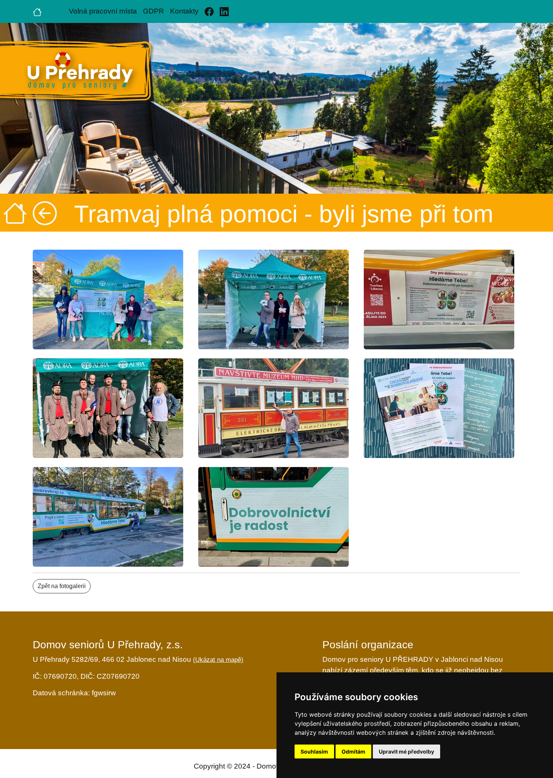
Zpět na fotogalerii (62, 586)
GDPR (153, 11)
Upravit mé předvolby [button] (406, 751)
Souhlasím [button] (314, 751)
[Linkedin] (224, 11)
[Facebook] (209, 11)
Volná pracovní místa (103, 11)
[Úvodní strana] (37, 11)
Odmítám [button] (353, 751)
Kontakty (184, 11)
